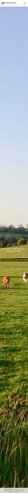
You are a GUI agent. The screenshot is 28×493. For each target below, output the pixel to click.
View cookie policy (17, 491)
